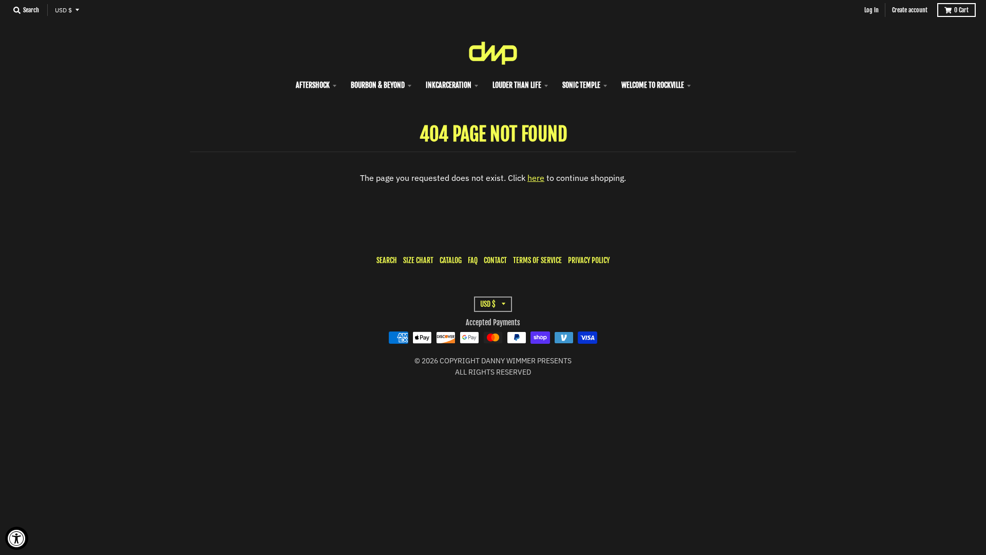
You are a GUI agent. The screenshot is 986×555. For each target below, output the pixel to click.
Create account (909, 10)
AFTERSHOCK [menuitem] (313, 85)
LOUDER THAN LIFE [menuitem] (516, 85)
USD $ (63, 10)
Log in (871, 10)
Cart (961, 10)
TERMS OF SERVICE (537, 260)
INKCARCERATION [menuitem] (448, 85)
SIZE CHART (418, 260)
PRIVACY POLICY (589, 260)
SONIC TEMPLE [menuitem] (581, 85)
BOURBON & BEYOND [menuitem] (378, 85)
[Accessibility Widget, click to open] (16, 538)
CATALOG (451, 260)
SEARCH (386, 260)
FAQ (473, 260)
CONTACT (495, 260)
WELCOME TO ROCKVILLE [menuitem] (652, 85)
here (535, 178)
